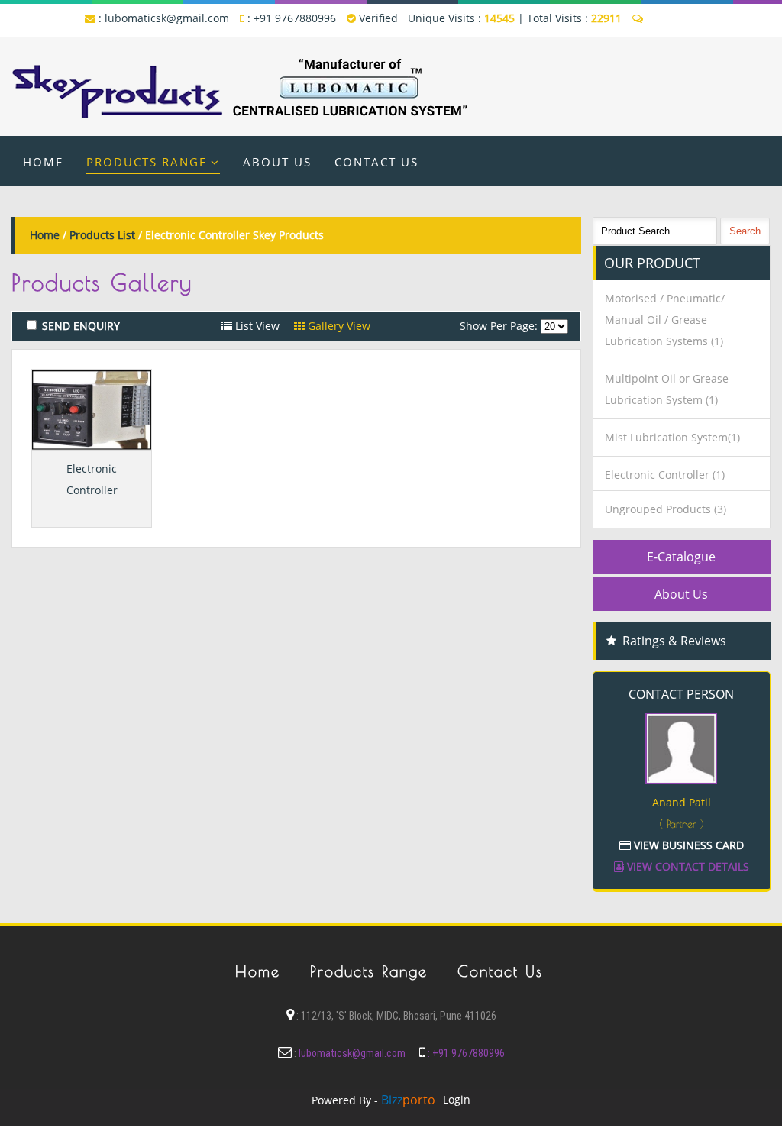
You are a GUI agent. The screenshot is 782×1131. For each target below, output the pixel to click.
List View (256, 325)
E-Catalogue (681, 556)
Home (43, 162)
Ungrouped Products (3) (665, 509)
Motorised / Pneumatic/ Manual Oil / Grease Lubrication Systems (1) (665, 319)
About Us (277, 162)
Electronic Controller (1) (665, 474)
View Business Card (687, 845)
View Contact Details (686, 866)
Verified (377, 18)
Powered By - (373, 1100)
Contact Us (376, 162)
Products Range (146, 162)
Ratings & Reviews (674, 640)
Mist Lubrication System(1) (672, 437)
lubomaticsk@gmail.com (167, 18)
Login (456, 1099)
